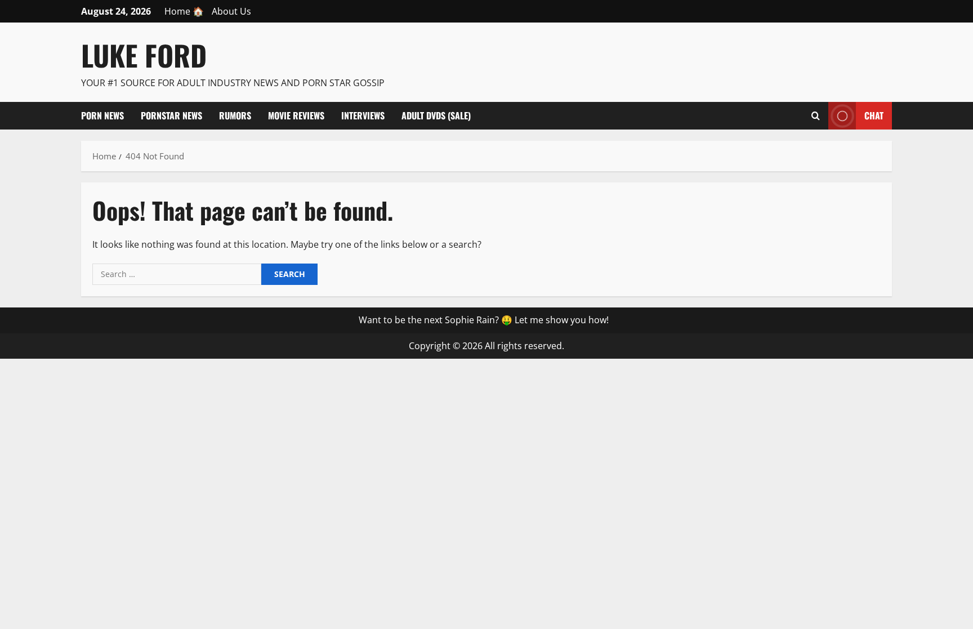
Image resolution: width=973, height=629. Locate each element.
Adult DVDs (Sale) (436, 115)
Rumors (235, 115)
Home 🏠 (184, 11)
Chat (873, 115)
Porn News (102, 115)
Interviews (363, 115)
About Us (231, 11)
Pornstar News (171, 115)
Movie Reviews (296, 115)
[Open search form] (815, 115)
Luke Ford (144, 54)
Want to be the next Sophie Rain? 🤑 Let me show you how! (484, 320)
